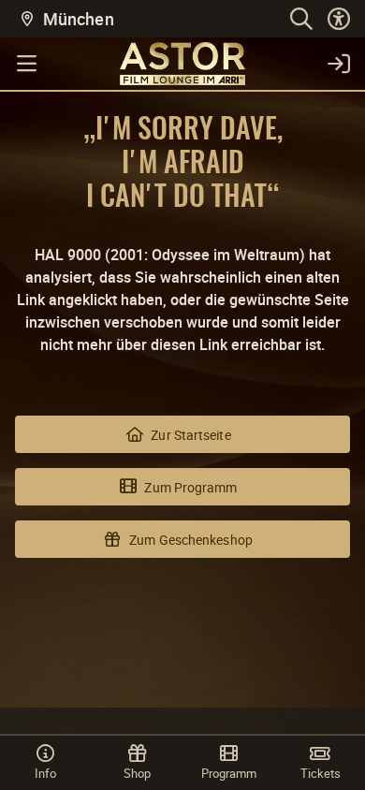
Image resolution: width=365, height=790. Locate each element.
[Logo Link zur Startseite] (182, 64)
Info (45, 773)
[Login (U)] (339, 63)
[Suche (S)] (301, 18)
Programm (228, 773)
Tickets (320, 773)
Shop (137, 773)
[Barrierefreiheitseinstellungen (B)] (339, 18)
